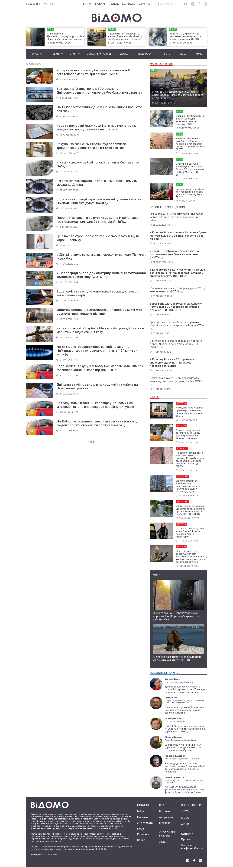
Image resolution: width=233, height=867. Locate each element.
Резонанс (165, 811)
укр (45, 4)
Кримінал (143, 834)
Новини (55, 53)
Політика (143, 817)
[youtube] (205, 4)
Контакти (187, 833)
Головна (36, 53)
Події (140, 828)
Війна (140, 811)
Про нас (186, 839)
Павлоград (144, 4)
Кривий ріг (99, 4)
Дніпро (87, 4)
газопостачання (35, 63)
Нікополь (114, 4)
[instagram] (192, 4)
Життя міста (145, 822)
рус (51, 4)
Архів (199, 53)
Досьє (124, 53)
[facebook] (199, 4)
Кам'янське (128, 4)
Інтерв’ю (164, 822)
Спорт (141, 840)
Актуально (166, 817)
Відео (183, 53)
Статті (74, 53)
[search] (185, 4)
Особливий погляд (99, 53)
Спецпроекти (146, 53)
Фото (167, 53)
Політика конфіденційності (192, 846)
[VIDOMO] (117, 18)
